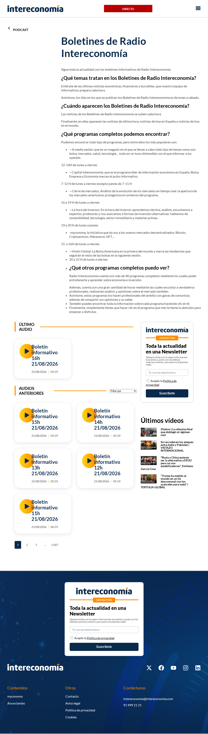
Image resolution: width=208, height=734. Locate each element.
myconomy (15, 696)
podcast (20, 30)
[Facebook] (161, 668)
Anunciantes (16, 703)
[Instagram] (185, 668)
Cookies (71, 717)
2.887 (54, 543)
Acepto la (94, 638)
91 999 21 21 (132, 705)
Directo (128, 9)
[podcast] (9, 28)
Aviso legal (72, 703)
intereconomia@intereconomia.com (148, 699)
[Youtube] (173, 668)
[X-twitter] (149, 668)
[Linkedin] (198, 668)
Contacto (72, 696)
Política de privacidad (80, 710)
